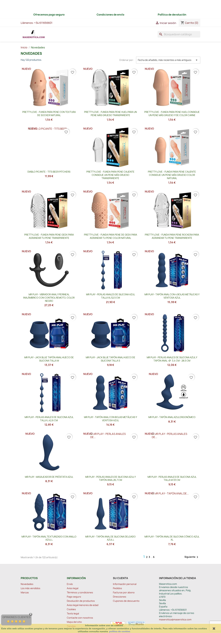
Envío (70, 584)
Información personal (124, 584)
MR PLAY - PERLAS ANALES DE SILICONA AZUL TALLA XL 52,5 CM (110, 296)
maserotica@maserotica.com (175, 619)
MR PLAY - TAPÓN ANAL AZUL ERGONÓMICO (171, 417)
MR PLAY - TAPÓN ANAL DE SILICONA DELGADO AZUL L (110, 538)
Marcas (25, 592)
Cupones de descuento (126, 600)
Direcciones (119, 596)
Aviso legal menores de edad (82, 605)
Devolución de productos (81, 600)
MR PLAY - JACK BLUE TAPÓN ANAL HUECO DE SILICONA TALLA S (110, 359)
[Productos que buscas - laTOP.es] (117, 623)
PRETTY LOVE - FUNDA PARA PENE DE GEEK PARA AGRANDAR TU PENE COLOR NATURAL (110, 236)
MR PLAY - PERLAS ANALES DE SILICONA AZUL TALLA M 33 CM (172, 478)
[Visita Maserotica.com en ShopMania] (135, 623)
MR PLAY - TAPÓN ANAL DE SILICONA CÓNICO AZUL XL (171, 538)
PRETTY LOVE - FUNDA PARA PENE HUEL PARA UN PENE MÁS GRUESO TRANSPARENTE (110, 113)
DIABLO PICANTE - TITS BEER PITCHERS (49, 171)
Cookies (71, 609)
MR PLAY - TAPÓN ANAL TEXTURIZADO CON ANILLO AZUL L (49, 538)
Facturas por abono (124, 592)
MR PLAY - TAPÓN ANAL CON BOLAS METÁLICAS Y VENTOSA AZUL (110, 419)
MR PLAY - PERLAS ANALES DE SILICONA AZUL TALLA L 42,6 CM (49, 419)
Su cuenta (120, 578)
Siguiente (191, 557)
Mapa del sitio (74, 621)
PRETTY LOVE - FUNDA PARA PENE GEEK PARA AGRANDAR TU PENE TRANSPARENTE (49, 236)
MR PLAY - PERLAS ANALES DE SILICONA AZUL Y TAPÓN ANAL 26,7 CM (110, 478)
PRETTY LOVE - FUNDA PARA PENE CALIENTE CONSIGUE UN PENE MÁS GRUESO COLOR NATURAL (172, 175)
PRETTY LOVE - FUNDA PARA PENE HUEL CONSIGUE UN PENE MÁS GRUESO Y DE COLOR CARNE (172, 113)
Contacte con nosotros (80, 617)
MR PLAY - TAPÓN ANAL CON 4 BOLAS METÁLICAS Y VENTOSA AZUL (171, 296)
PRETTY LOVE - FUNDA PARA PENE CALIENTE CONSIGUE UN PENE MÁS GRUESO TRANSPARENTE (110, 175)
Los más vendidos (30, 588)
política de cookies (119, 631)
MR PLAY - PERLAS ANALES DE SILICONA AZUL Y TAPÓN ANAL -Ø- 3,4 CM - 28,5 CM (172, 359)
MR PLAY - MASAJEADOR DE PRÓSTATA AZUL (49, 476)
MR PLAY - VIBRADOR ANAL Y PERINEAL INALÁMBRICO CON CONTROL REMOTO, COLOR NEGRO (49, 297)
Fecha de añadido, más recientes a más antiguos (168, 60)
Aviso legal (72, 588)
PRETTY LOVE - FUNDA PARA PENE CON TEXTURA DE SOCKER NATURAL (49, 113)
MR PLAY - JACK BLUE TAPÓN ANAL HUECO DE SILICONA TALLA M (49, 359)
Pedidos (117, 588)
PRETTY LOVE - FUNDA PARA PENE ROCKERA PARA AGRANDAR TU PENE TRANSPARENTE (172, 236)
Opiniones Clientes (16, 617)
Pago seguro (74, 596)
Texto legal (73, 613)
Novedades (27, 584)
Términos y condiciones (80, 592)
